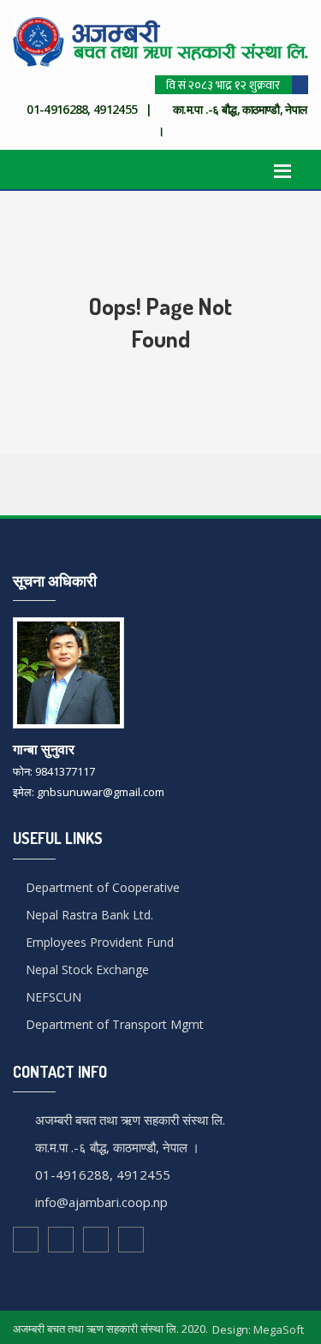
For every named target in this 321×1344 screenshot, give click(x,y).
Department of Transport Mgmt (113, 1024)
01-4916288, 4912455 (102, 1174)
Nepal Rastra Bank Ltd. (87, 915)
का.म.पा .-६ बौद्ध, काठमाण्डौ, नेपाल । (117, 1147)
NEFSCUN (51, 997)
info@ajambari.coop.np (101, 1201)
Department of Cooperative (101, 887)
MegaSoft (278, 1329)
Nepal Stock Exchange (85, 969)
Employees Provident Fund (98, 942)
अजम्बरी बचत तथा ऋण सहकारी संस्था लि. (130, 1119)
